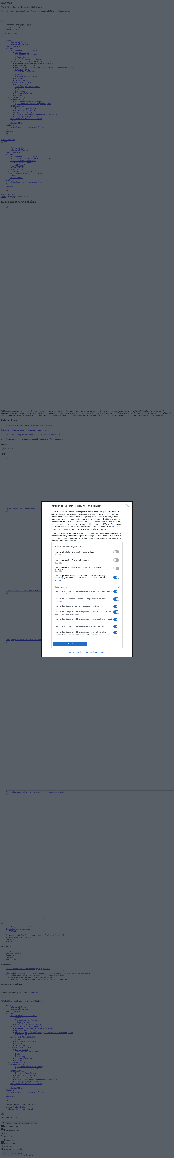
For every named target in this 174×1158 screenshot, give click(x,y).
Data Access (87, 652)
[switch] (116, 551)
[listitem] (87, 546)
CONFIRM (70, 644)
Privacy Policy (100, 652)
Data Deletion (74, 652)
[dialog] (87, 579)
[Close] (128, 506)
